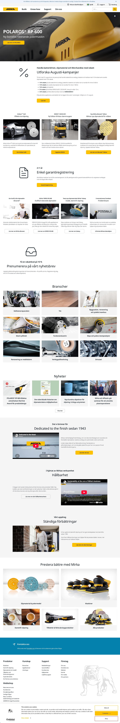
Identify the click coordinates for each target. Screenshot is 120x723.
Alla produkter (98, 628)
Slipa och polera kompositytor (98, 336)
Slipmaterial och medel (9, 670)
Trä (60, 311)
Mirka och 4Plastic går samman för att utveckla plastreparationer (103, 401)
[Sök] (115, 9)
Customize (105, 713)
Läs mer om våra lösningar (84, 545)
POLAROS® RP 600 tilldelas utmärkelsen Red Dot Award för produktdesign (16, 401)
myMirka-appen (46, 675)
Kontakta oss (31, 648)
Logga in (102, 4)
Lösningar (25, 670)
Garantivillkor (46, 668)
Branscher (25, 665)
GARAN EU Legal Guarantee (11, 701)
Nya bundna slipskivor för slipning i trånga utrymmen (74, 400)
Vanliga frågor (7, 694)
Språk (91, 4)
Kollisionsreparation (21, 311)
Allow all (106, 708)
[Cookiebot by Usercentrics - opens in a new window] (10, 720)
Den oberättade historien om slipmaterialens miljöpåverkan (45, 400)
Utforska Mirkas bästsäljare (103, 231)
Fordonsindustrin (60, 336)
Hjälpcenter (45, 672)
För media (64, 675)
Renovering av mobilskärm (21, 359)
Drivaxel (98, 359)
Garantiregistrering (47, 185)
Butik (24, 9)
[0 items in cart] (113, 5)
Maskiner (88, 603)
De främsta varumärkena (10, 679)
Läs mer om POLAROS (13, 43)
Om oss (58, 9)
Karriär (63, 672)
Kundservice (45, 670)
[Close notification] (116, 1)
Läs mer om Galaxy (74, 231)
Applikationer (26, 668)
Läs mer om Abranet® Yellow (98, 152)
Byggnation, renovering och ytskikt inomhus (98, 311)
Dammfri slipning (21, 628)
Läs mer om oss (84, 453)
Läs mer (43, 101)
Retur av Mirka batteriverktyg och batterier (11, 697)
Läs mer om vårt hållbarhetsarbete (35, 496)
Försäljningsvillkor (8, 692)
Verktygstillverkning (60, 359)
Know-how (35, 9)
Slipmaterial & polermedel (31, 603)
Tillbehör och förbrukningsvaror (8, 673)
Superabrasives (7, 677)
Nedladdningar (46, 665)
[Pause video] (115, 16)
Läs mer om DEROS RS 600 (45, 231)
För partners (64, 677)
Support (47, 9)
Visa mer (60, 411)
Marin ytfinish (21, 336)
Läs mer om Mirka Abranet (17, 231)
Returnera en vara (8, 687)
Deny (106, 718)
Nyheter (63, 670)
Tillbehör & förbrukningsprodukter (60, 628)
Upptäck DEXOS (60, 152)
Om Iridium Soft (21, 152)
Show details (25, 718)
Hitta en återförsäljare (76, 4)
